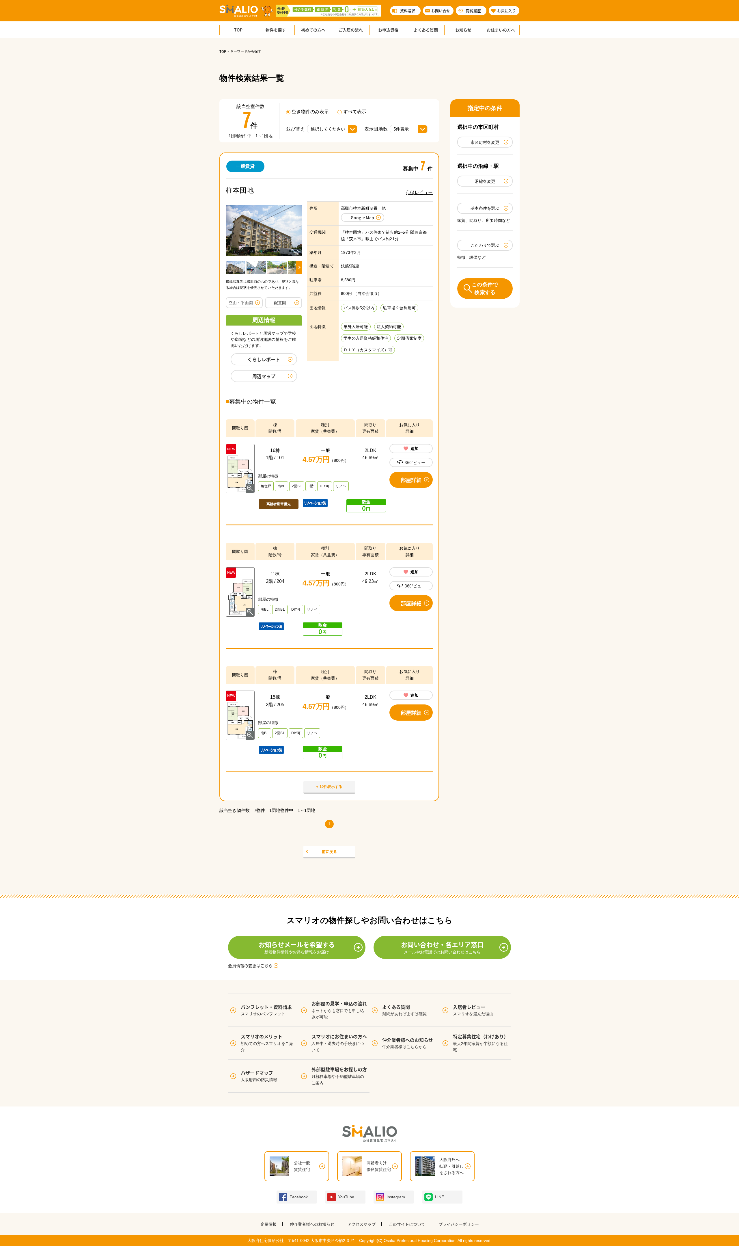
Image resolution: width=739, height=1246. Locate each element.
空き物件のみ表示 (310, 111)
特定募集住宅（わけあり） (480, 1042)
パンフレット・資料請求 (266, 1009)
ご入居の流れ (351, 30)
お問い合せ (440, 10)
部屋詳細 (411, 479)
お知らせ (463, 30)
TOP (238, 30)
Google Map (362, 217)
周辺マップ (264, 376)
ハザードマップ (259, 1075)
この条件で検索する (485, 288)
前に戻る (329, 851)
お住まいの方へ (501, 30)
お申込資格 (388, 30)
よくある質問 (426, 30)
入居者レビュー (473, 1009)
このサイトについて (407, 1224)
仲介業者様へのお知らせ (407, 1042)
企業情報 (268, 1224)
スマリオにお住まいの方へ (339, 1042)
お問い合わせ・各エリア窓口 (442, 947)
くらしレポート (263, 359)
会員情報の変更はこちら (250, 965)
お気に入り (506, 10)
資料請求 (407, 10)
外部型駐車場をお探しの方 (339, 1075)
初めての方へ (313, 30)
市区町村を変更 (485, 142)
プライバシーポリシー (458, 1224)
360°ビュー (415, 462)
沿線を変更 (485, 181)
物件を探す (276, 30)
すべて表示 (354, 111)
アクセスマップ (362, 1224)
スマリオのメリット (267, 1042)
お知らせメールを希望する (297, 947)
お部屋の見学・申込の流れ (339, 1009)
